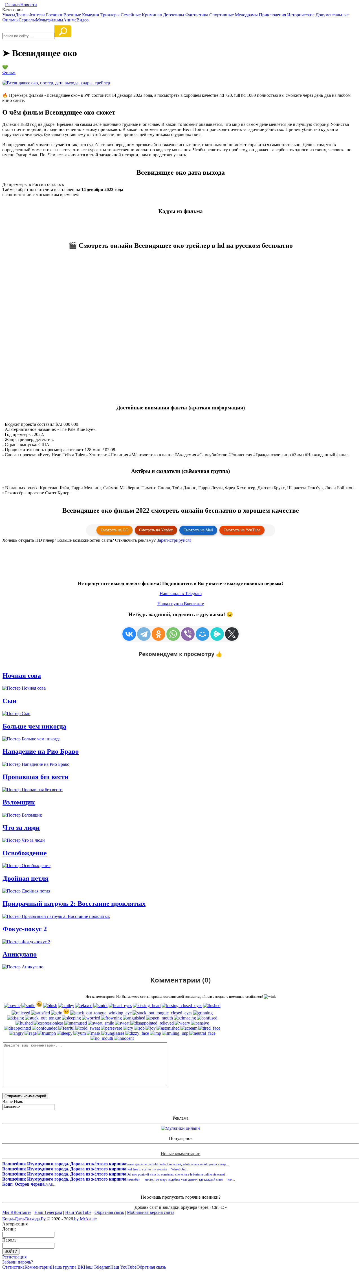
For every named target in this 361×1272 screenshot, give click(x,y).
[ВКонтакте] (129, 634)
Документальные (332, 14)
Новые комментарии (181, 1153)
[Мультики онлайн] (180, 1128)
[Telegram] (144, 634)
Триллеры (110, 14)
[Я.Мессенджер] (217, 634)
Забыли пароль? (17, 1262)
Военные (72, 14)
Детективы (173, 14)
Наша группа (180, 603)
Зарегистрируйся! (174, 540)
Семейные (131, 14)
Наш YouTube (78, 1212)
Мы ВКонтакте (16, 1212)
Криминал (152, 14)
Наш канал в (181, 593)
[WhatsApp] (173, 634)
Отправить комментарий (25, 1096)
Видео (82, 19)
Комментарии (38, 1267)
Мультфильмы (49, 19)
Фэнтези (36, 14)
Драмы (21, 14)
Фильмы (10, 19)
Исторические (300, 14)
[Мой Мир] (202, 634)
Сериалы (27, 19)
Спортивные (221, 14)
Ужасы (8, 14)
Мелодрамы (246, 14)
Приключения (272, 14)
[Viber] (188, 634)
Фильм (9, 72)
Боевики (54, 14)
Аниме (69, 19)
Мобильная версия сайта (150, 1212)
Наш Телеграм (48, 1212)
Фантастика (196, 14)
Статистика (13, 1267)
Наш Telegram (97, 1267)
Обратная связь (109, 1212)
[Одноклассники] (158, 634)
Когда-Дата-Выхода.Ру (24, 1218)
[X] (232, 634)
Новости (28, 4)
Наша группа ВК (67, 1267)
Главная (12, 4)
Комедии (90, 14)
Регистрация (14, 1257)
